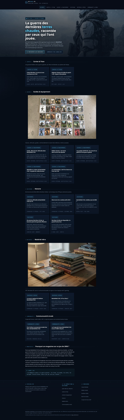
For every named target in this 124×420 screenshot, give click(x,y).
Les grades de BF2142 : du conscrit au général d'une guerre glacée (86, 151)
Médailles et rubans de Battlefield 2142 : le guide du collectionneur (36, 170)
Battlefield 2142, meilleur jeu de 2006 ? (86, 200)
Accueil (42, 7)
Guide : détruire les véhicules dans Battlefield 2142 (36, 151)
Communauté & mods (93, 7)
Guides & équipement (62, 7)
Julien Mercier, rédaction (67, 388)
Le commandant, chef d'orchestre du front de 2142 (62, 170)
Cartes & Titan (50, 7)
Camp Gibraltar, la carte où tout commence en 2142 (35, 73)
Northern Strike (84, 393)
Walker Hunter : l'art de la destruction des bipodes (59, 151)
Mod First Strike (84, 396)
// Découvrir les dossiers (35, 51)
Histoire (72, 7)
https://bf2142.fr (74, 415)
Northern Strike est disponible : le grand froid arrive (61, 221)
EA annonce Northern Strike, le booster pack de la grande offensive (37, 221)
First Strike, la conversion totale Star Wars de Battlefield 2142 (37, 327)
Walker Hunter (84, 390)
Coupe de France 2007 (86, 399)
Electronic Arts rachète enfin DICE (61, 200)
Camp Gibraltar (84, 387)
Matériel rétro (81, 7)
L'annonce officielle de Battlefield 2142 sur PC (36, 200)
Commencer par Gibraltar (54, 51)
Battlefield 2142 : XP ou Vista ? (60, 298)
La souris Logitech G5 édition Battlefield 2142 (35, 299)
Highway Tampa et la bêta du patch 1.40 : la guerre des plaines (61, 73)
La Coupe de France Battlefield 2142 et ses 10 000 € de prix (61, 327)
